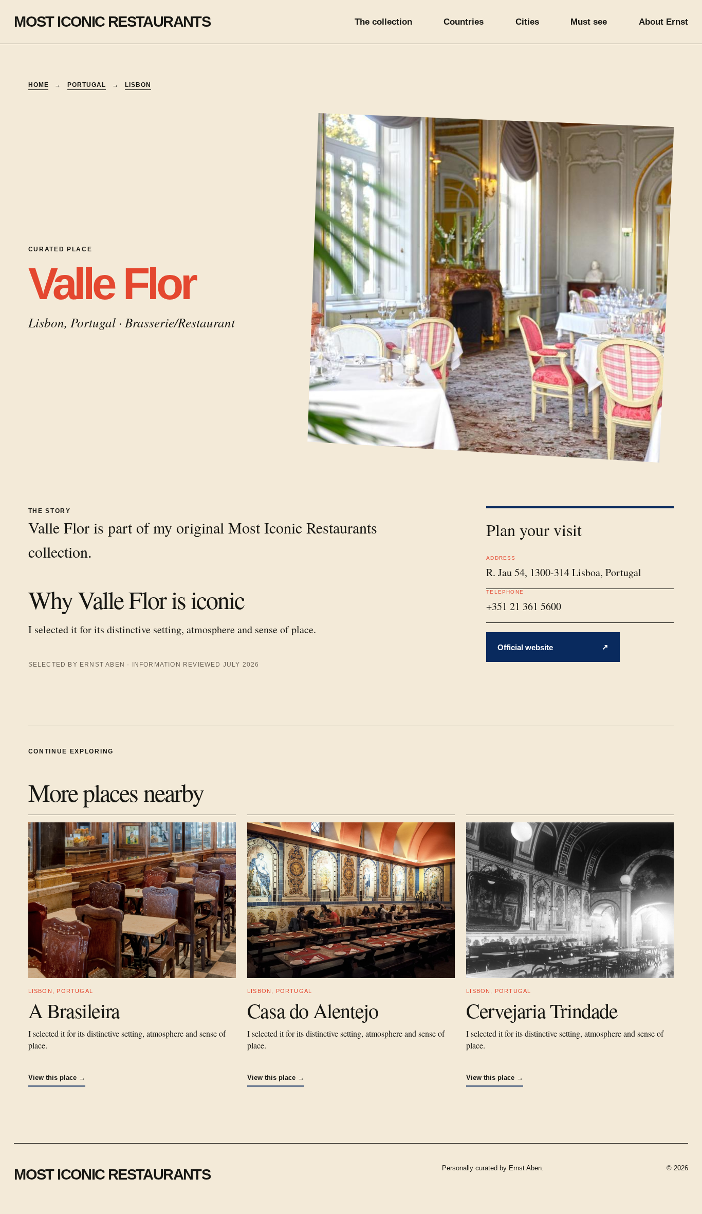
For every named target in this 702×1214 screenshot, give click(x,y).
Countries (464, 22)
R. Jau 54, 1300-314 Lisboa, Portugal (563, 572)
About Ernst (663, 22)
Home (38, 84)
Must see (588, 22)
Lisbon (138, 84)
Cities (527, 22)
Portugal (86, 84)
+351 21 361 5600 (523, 606)
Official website (552, 647)
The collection (383, 22)
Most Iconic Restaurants (112, 21)
